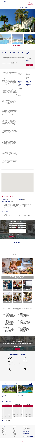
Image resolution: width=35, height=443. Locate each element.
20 (8, 414)
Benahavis (14, 430)
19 (21, 412)
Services (3, 429)
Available (8, 420)
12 (21, 410)
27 (8, 416)
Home (17, 7)
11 (5, 412)
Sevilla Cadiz (14, 434)
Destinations (3, 431)
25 (5, 416)
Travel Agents (4, 434)
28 (9, 416)
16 (2, 414)
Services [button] (20, 7)
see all (31, 383)
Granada (14, 435)
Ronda (14, 431)
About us (23, 7)
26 (21, 414)
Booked (3, 420)
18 (5, 414)
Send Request (11, 236)
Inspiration (29, 7)
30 (2, 418)
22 (29, 414)
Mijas (13, 428)
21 (9, 414)
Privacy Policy (22, 441)
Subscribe (30, 436)
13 (8, 412)
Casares (14, 432)
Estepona (14, 436)
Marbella (14, 429)
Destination (26, 7)
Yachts (32, 7)
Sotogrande (14, 433)
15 (29, 412)
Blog (2, 432)
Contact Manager (29, 65)
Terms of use (26, 441)
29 (29, 416)
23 (2, 416)
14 (9, 412)
